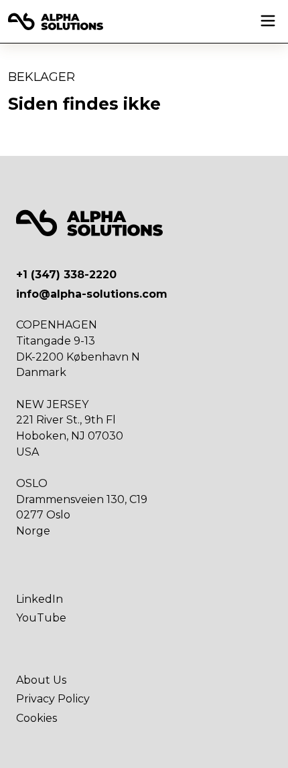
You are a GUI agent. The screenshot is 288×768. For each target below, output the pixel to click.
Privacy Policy (53, 698)
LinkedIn (39, 599)
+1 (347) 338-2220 (66, 274)
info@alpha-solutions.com (91, 294)
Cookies (36, 718)
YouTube (41, 617)
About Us (41, 680)
